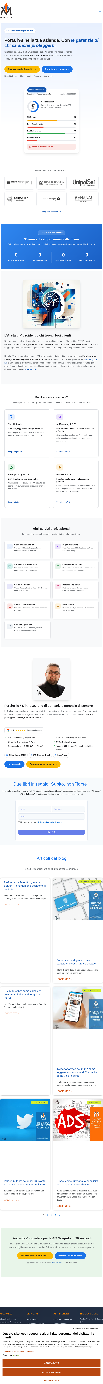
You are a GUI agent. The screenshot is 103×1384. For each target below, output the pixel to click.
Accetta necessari (51, 1372)
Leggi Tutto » (11, 905)
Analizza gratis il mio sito (33, 1256)
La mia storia (14, 764)
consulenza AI (30, 369)
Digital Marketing (60, 1323)
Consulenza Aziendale (63, 1319)
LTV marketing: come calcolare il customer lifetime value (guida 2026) (23, 994)
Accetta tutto (51, 1363)
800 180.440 (57, 1263)
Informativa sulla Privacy (50, 822)
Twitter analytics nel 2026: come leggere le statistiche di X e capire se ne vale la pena (77, 1072)
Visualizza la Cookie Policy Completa (18, 1351)
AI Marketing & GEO (35, 1323)
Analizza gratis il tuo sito (20, 69)
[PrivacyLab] (15, 1355)
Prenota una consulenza (57, 69)
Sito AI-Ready (32, 1319)
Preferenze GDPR (51, 1380)
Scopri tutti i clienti (50, 211)
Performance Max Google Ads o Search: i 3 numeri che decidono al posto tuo (25, 886)
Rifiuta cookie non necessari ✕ (86, 1328)
